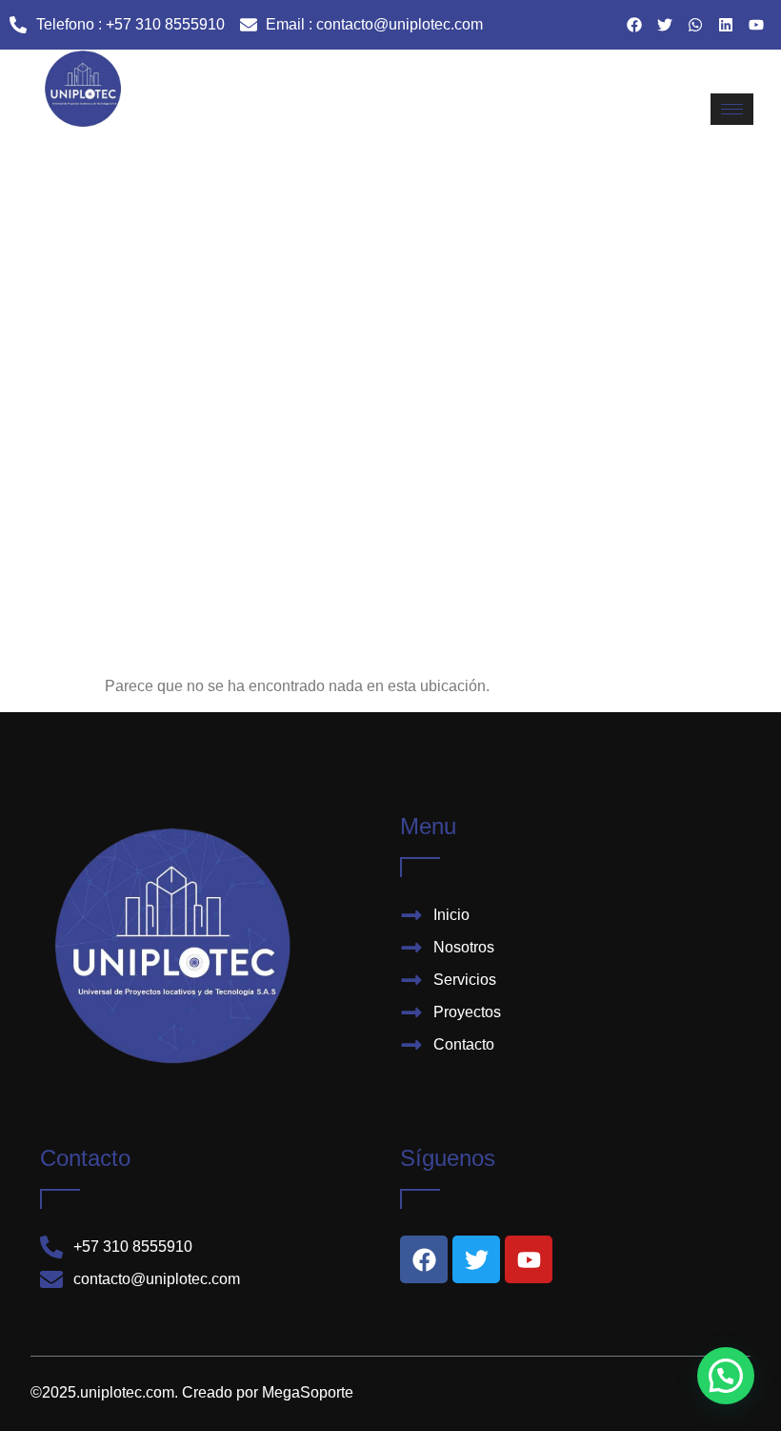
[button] (725, 1375)
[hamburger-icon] (732, 109)
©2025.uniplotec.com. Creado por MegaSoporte (191, 1392)
